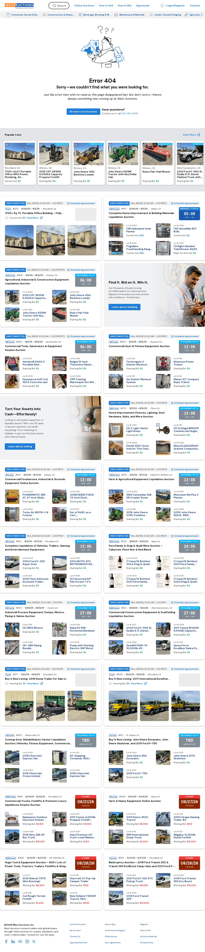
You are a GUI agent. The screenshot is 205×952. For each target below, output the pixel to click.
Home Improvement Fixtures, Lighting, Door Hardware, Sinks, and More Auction (137, 414)
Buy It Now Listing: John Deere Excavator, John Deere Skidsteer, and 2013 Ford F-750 (138, 741)
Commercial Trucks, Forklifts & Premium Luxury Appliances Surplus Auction (36, 802)
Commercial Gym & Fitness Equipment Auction (139, 346)
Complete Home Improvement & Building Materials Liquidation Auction (141, 215)
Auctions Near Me (148, 936)
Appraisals (142, 5)
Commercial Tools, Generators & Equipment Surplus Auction (33, 348)
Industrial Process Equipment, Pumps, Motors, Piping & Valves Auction (35, 614)
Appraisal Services (78, 942)
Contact (195, 5)
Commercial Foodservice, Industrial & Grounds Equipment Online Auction (35, 481)
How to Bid (124, 5)
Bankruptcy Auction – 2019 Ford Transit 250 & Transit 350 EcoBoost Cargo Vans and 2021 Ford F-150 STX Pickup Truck (141, 864)
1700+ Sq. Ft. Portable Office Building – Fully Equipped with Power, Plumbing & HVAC (33, 213)
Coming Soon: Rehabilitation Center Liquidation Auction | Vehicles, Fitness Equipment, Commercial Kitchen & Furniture (37, 741)
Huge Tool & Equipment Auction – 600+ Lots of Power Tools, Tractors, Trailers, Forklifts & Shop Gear (35, 864)
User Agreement (113, 942)
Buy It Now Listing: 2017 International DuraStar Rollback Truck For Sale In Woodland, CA (138, 679)
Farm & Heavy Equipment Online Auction (135, 801)
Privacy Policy (146, 942)
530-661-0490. (129, 113)
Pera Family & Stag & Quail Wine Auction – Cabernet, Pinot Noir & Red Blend (136, 547)
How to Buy (110, 924)
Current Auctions (78, 924)
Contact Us (75, 936)
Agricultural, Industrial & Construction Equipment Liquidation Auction (37, 281)
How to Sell (106, 5)
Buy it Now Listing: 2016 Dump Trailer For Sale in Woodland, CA (35, 679)
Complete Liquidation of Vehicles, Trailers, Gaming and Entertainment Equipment (37, 547)
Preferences (111, 936)
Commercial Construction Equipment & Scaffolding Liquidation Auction (142, 614)
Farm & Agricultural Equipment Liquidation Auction (141, 479)
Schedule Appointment (82, 203)
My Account (75, 930)
